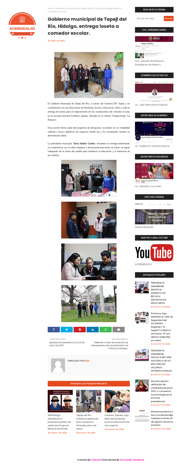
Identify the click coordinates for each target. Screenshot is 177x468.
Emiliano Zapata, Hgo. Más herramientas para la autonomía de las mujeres (117, 420)
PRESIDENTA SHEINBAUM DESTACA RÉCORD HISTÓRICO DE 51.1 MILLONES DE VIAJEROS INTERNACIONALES (161, 360)
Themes (96, 459)
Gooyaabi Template (132, 459)
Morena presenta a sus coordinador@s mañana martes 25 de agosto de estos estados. (162, 418)
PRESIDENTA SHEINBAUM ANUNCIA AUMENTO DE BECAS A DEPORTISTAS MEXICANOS (158, 293)
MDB (86, 360)
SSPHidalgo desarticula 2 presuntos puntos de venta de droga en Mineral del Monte (59, 422)
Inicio (50, 8)
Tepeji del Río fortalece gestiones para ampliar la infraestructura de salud (87, 422)
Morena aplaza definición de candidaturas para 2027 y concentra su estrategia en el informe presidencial (162, 391)
